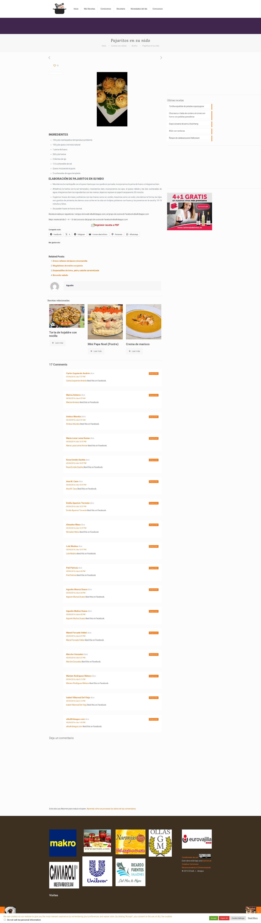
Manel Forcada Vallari (76, 632)
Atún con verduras (177, 131)
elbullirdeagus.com (75, 719)
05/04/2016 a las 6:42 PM (75, 571)
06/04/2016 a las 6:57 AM (75, 398)
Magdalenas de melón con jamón (68, 266)
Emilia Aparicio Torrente (78, 503)
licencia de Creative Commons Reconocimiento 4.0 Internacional (196, 864)
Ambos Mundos (73, 416)
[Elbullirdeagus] (59, 9)
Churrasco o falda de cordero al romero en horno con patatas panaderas (187, 115)
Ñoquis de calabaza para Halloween (184, 138)
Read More (253, 918)
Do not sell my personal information (24, 920)
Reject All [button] (224, 918)
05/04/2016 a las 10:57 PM (76, 442)
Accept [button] (214, 918)
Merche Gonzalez (74, 654)
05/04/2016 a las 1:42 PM (75, 722)
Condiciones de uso (190, 857)
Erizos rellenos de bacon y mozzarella (70, 261)
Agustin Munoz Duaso (76, 589)
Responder (154, 373)
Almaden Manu (73, 524)
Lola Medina (72, 546)
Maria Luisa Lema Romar (78, 438)
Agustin (70, 285)
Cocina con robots (119, 46)
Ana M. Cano (72, 481)
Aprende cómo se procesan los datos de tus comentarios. (111, 809)
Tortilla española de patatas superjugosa (186, 106)
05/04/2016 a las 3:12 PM (75, 679)
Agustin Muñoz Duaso (76, 611)
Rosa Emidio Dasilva (75, 460)
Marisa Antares (73, 395)
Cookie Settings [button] (238, 918)
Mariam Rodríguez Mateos (78, 676)
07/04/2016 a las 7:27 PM (75, 377)
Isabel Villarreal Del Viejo (78, 697)
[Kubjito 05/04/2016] (253, 912)
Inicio (104, 46)
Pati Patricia (72, 568)
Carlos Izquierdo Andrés (78, 373)
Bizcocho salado (60, 275)
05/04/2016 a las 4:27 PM (75, 636)
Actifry (134, 46)
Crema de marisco (138, 344)
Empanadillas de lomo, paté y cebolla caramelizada (76, 270)
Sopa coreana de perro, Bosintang (183, 124)
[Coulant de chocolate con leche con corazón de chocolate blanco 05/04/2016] (8, 912)
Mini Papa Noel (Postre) (103, 344)
